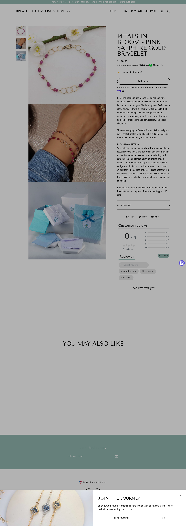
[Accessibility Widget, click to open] (182, 263)
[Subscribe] (163, 518)
